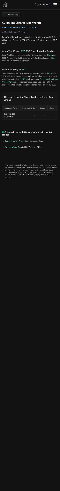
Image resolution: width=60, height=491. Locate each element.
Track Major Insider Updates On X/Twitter (19, 27)
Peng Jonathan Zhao (49, 79)
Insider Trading (12, 15)
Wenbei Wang (7, 82)
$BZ (23, 51)
